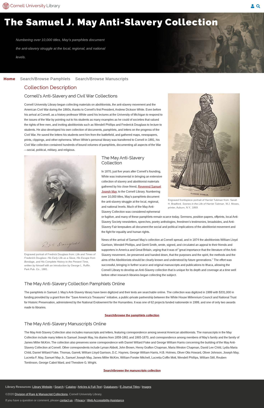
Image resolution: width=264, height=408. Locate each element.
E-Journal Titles (130, 386)
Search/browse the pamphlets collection (132, 315)
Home (9, 79)
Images (146, 386)
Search (59, 386)
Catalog (71, 386)
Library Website (42, 386)
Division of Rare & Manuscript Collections (41, 394)
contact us (66, 400)
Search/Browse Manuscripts (101, 79)
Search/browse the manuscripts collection (132, 370)
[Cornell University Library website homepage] (32, 8)
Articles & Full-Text (90, 386)
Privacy (80, 400)
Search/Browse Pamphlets (45, 79)
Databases (111, 386)
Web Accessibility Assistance (105, 400)
